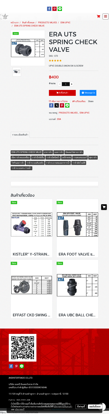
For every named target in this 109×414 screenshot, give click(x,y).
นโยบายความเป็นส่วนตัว (63, 406)
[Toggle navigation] (105, 16)
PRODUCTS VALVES (68, 113)
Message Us (89, 93)
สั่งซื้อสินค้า (63, 93)
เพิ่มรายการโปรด (59, 101)
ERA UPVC (84, 113)
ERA (59, 119)
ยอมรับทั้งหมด (95, 406)
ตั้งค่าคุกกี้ (81, 406)
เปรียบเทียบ (80, 101)
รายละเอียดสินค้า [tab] (20, 134)
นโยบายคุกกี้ (19, 409)
